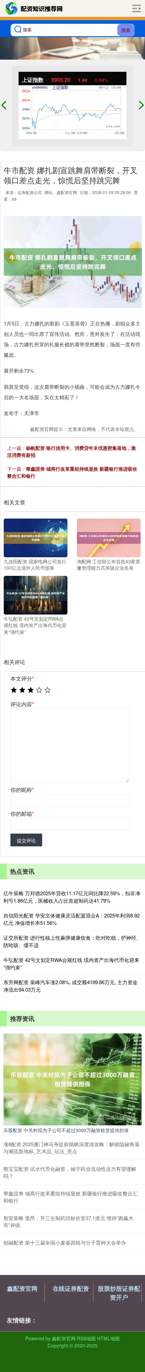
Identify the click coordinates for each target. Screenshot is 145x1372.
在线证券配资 (71, 1288)
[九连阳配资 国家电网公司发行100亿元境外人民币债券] (35, 537)
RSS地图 (86, 1338)
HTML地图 (108, 1338)
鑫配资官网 (22, 1288)
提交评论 (26, 840)
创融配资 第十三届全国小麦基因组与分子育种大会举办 (64, 1242)
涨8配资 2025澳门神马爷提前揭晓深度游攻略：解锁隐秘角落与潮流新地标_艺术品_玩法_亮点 (71, 1148)
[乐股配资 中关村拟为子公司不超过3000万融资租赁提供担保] (72, 1078)
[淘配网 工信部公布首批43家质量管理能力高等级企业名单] (109, 537)
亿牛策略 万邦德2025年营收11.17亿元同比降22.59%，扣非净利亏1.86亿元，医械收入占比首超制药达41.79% (71, 897)
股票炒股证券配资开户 (119, 1293)
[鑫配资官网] (34, 8)
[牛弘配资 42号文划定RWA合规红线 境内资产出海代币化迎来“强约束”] (35, 594)
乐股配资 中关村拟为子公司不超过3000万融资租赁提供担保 (66, 1130)
